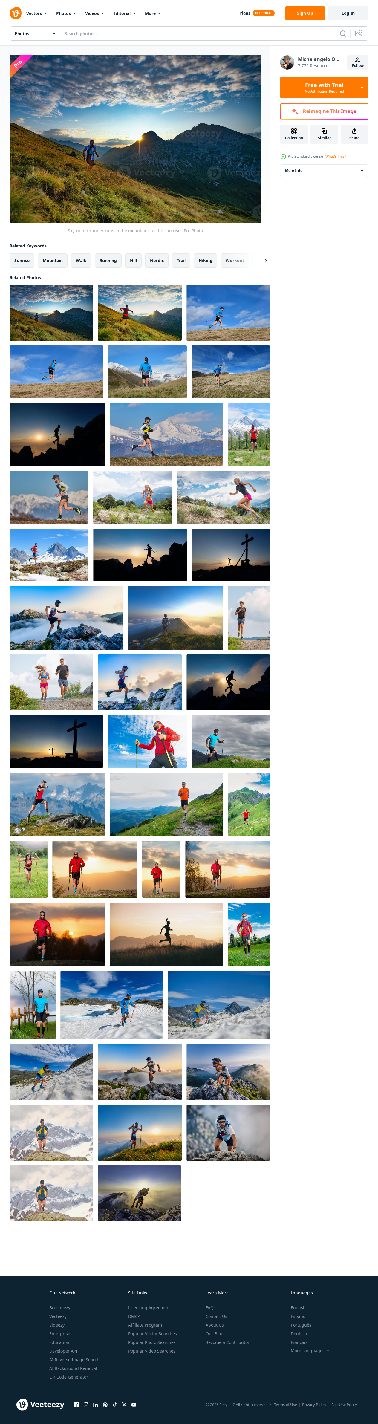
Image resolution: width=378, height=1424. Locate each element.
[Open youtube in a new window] (133, 1404)
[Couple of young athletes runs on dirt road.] (51, 682)
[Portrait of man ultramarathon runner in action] (228, 1133)
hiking (205, 260)
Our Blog (215, 1333)
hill (133, 260)
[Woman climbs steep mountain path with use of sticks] (29, 869)
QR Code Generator (68, 1377)
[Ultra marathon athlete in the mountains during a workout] (228, 1072)
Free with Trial (324, 87)
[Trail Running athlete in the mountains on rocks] (51, 1133)
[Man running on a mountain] (49, 497)
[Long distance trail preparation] (166, 434)
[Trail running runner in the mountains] (249, 434)
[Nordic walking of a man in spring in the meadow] (249, 934)
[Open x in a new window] (124, 1404)
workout (235, 260)
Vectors (34, 13)
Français (299, 1342)
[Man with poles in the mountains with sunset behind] (140, 1133)
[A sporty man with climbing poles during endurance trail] (56, 371)
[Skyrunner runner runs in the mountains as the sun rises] (51, 313)
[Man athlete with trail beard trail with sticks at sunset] (227, 869)
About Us (215, 1325)
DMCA (134, 1316)
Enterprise (59, 1333)
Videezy (57, 1325)
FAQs (211, 1307)
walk (81, 260)
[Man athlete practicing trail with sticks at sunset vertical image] (161, 869)
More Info (293, 170)
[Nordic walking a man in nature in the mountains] (231, 741)
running (108, 260)
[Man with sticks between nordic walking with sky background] (147, 741)
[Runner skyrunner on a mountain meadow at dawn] (140, 313)
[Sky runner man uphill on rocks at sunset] (139, 1193)
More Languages (308, 1350)
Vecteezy (58, 1316)
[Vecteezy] (16, 13)
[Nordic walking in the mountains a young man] (147, 371)
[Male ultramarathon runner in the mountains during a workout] (66, 618)
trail (181, 260)
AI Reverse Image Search (74, 1359)
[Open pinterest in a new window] (105, 1404)
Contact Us (216, 1316)
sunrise (22, 260)
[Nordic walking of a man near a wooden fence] (33, 1005)
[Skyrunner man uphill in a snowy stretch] (111, 1005)
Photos (63, 13)
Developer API (63, 1351)
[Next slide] (260, 260)
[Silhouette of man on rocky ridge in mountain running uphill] (228, 682)
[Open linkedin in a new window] (95, 1404)
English (298, 1307)
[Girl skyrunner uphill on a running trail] (223, 497)
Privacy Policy (314, 1404)
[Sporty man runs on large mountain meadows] (231, 371)
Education (59, 1342)
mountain (53, 260)
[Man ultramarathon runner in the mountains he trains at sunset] (140, 1072)
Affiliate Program (145, 1325)
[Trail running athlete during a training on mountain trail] (166, 804)
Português (301, 1325)
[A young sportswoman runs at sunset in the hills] (166, 934)
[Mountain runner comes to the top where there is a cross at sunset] (56, 741)
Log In (348, 13)
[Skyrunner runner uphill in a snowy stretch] (51, 1072)
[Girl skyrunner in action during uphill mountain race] (132, 497)
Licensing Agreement (149, 1307)
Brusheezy (59, 1307)
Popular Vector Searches (152, 1333)
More (150, 13)
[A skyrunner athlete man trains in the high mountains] (57, 804)
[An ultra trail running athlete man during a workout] (49, 555)
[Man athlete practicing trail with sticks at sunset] (94, 869)
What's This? (335, 156)
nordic (157, 260)
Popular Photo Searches (152, 1342)
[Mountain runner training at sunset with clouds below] (175, 618)
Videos (92, 13)
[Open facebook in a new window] (76, 1404)
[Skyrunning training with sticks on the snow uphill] (219, 1005)
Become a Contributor (228, 1342)
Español (299, 1316)
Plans (244, 13)
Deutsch (299, 1333)
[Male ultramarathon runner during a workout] (140, 682)
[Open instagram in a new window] (86, 1404)
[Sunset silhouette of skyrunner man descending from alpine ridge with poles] (140, 555)
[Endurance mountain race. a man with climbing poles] (228, 313)
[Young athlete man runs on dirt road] (249, 618)
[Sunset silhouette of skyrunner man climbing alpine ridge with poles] (57, 434)
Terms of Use (285, 1404)
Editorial (122, 13)
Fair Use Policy (344, 1404)
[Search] (343, 33)
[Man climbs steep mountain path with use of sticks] (249, 804)
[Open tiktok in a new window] (114, 1404)
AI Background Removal (73, 1368)
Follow (358, 65)
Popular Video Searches (151, 1351)
